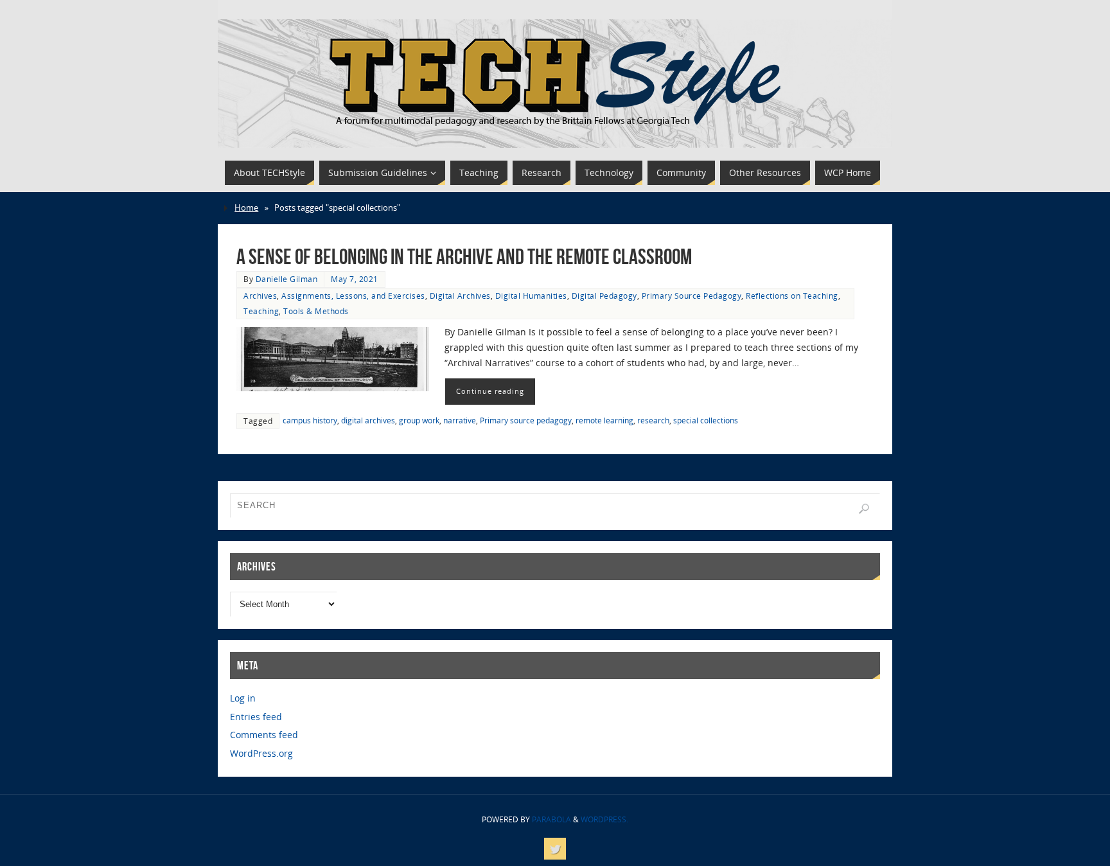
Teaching (261, 311)
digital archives (368, 420)
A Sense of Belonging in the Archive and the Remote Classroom (464, 257)
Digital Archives (460, 295)
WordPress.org (261, 753)
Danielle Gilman (287, 279)
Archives (260, 295)
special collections (705, 420)
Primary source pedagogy (526, 420)
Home (246, 207)
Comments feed (264, 735)
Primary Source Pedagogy (692, 295)
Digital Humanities (531, 295)
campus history (310, 420)
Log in (243, 698)
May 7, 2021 (354, 279)
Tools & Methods (316, 311)
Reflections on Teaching (792, 295)
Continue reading (490, 391)
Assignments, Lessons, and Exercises (353, 295)
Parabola (551, 819)
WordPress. (604, 819)
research (653, 420)
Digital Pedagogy (604, 295)
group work (419, 420)
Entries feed (256, 717)
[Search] (864, 508)
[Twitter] (555, 849)
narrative (459, 420)
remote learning (604, 420)
